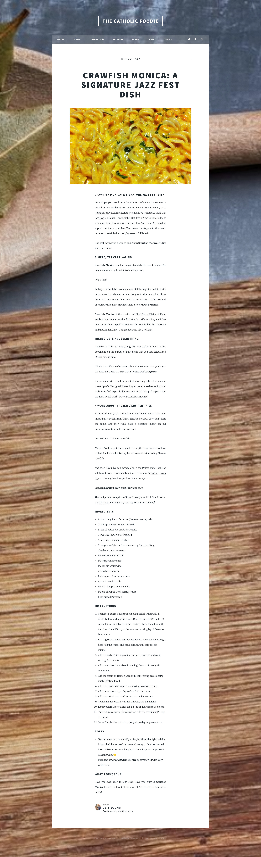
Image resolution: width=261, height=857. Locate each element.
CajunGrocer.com (157, 473)
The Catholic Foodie (130, 21)
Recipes (60, 39)
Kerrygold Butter (119, 386)
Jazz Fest (99, 218)
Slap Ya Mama (118, 550)
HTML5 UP (135, 838)
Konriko (144, 545)
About (152, 39)
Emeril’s (130, 497)
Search (168, 39)
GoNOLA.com (102, 502)
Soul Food (118, 39)
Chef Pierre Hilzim (146, 314)
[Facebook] (195, 39)
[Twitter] (189, 39)
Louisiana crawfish (104, 487)
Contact (136, 39)
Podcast (77, 39)
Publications (97, 39)
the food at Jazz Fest (119, 228)
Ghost (164, 838)
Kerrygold (131, 529)
